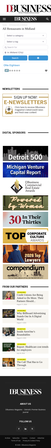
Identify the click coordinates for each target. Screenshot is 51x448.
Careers (24, 438)
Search (18, 58)
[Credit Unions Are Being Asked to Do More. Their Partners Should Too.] (8, 295)
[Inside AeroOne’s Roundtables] (8, 331)
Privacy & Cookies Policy (31, 441)
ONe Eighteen (12, 65)
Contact (32, 438)
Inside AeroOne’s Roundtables (26, 333)
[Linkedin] (25, 428)
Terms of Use (16, 441)
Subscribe (16, 438)
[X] (32, 428)
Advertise (41, 438)
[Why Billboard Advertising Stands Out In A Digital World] (8, 313)
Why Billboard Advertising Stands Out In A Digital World (31, 316)
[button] (4, 19)
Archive (7, 438)
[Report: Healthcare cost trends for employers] (8, 347)
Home (4, 25)
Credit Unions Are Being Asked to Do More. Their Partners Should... (30, 298)
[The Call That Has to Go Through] (8, 362)
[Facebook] (18, 428)
